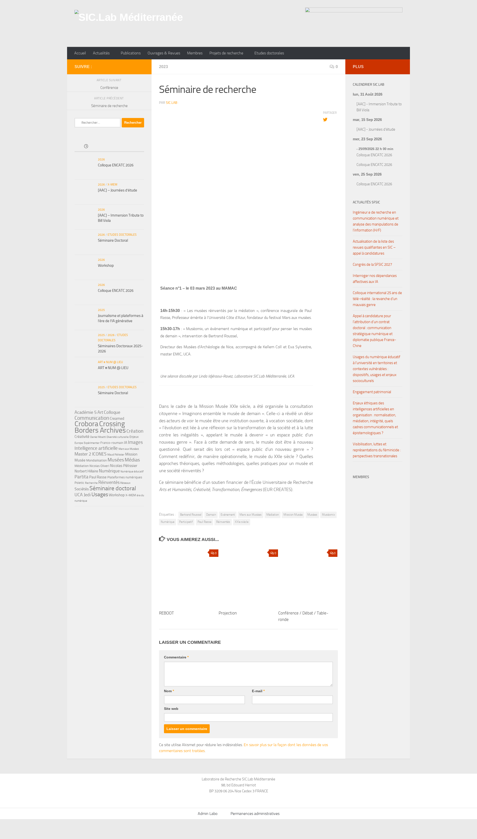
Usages (99, 494)
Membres (194, 53)
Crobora (86, 424)
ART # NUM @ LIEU (110, 362)
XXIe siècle (241, 522)
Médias (132, 460)
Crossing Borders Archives (100, 427)
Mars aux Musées (250, 514)
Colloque (112, 412)
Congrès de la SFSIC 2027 (372, 264)
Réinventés (223, 522)
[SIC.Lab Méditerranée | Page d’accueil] (129, 23)
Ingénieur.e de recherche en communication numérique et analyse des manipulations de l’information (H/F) (375, 221)
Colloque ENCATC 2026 (115, 165)
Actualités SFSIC (366, 202)
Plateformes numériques (124, 477)
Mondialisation (96, 460)
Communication (92, 418)
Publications (131, 53)
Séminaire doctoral (112, 488)
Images (135, 442)
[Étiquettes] (132, 146)
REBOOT (166, 612)
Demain (211, 514)
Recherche (91, 483)
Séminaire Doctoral (113, 240)
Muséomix (328, 514)
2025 (101, 310)
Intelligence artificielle (96, 448)
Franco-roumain (111, 443)
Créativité (82, 436)
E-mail (258, 691)
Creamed (117, 418)
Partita (81, 477)
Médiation (272, 514)
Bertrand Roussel (190, 514)
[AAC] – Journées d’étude (117, 190)
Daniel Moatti (98, 437)
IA (125, 442)
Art (100, 412)
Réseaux (125, 483)
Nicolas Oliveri (99, 466)
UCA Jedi (83, 494)
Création (134, 431)
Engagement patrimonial (372, 392)
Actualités (101, 53)
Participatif (186, 522)
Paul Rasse (204, 522)
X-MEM (112, 184)
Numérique (167, 522)
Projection (228, 612)
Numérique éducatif (132, 471)
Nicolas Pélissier (123, 465)
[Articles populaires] (109, 146)
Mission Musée (293, 514)
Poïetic (79, 483)
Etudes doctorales (269, 53)
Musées (312, 514)
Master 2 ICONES (91, 454)
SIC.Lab (171, 103)
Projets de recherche (226, 53)
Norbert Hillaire (86, 471)
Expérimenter (92, 443)
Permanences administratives (255, 813)
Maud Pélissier (115, 454)
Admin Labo (207, 813)
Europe (79, 443)
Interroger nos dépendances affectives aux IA (375, 278)
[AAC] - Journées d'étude (376, 129)
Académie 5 (86, 412)
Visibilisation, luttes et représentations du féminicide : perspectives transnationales (377, 450)
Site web (171, 709)
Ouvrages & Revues (164, 53)
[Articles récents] (86, 146)
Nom (169, 691)
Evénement (228, 514)
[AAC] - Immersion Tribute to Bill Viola (379, 107)
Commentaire (176, 657)
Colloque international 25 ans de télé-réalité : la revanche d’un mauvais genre (377, 299)
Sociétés (82, 489)
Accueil (80, 53)
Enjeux (134, 437)
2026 (101, 159)
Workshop (106, 265)
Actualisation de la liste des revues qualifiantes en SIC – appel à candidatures (374, 247)
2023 (163, 67)
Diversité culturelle (118, 437)
